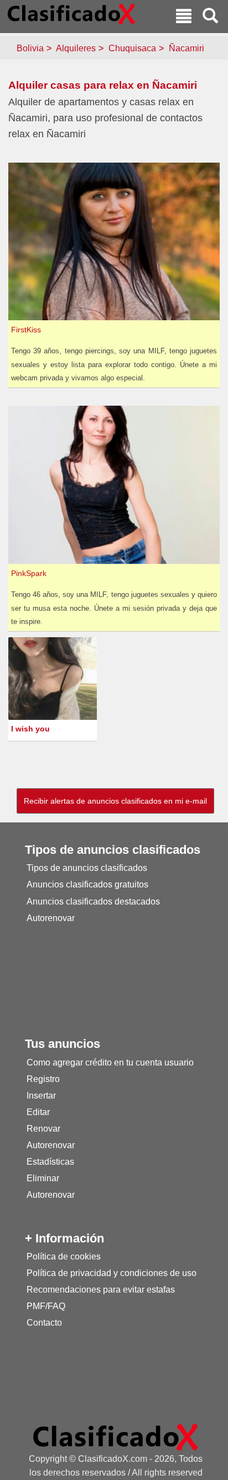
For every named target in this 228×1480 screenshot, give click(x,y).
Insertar (41, 1095)
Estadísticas (50, 1161)
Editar (38, 1112)
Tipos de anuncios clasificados (87, 868)
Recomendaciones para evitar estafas (101, 1289)
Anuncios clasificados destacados (93, 901)
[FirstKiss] (115, 240)
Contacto (44, 1322)
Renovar (43, 1128)
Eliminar (43, 1178)
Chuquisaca (132, 48)
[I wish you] (54, 680)
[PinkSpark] (115, 484)
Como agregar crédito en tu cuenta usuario (110, 1062)
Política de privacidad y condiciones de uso (111, 1273)
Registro (43, 1079)
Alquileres (76, 48)
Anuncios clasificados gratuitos (87, 884)
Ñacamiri (186, 48)
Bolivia (30, 48)
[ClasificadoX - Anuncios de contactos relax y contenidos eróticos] (116, 1436)
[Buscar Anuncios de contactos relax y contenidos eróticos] (210, 17)
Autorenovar (51, 918)
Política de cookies (64, 1256)
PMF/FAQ (46, 1306)
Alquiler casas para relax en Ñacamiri (102, 85)
